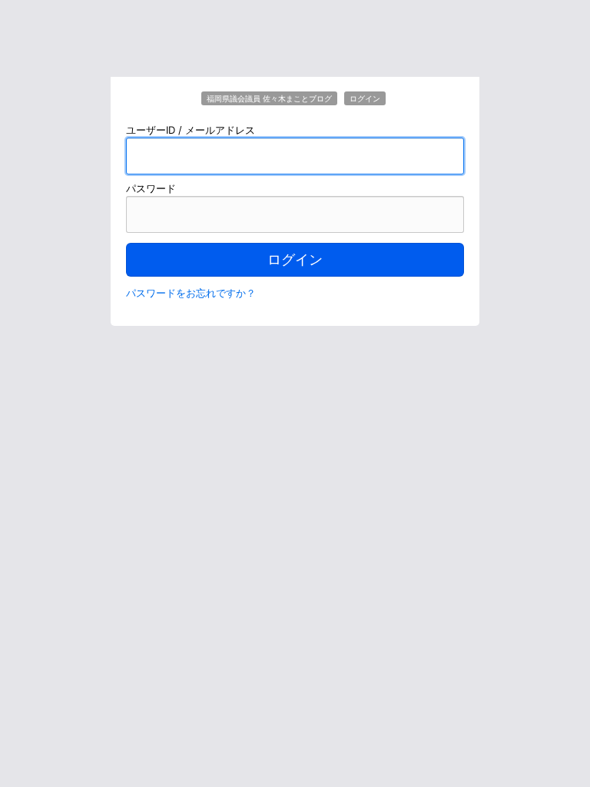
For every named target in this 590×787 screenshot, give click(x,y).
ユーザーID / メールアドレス (190, 130)
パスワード (151, 188)
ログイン (295, 259)
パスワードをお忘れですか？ (191, 293)
